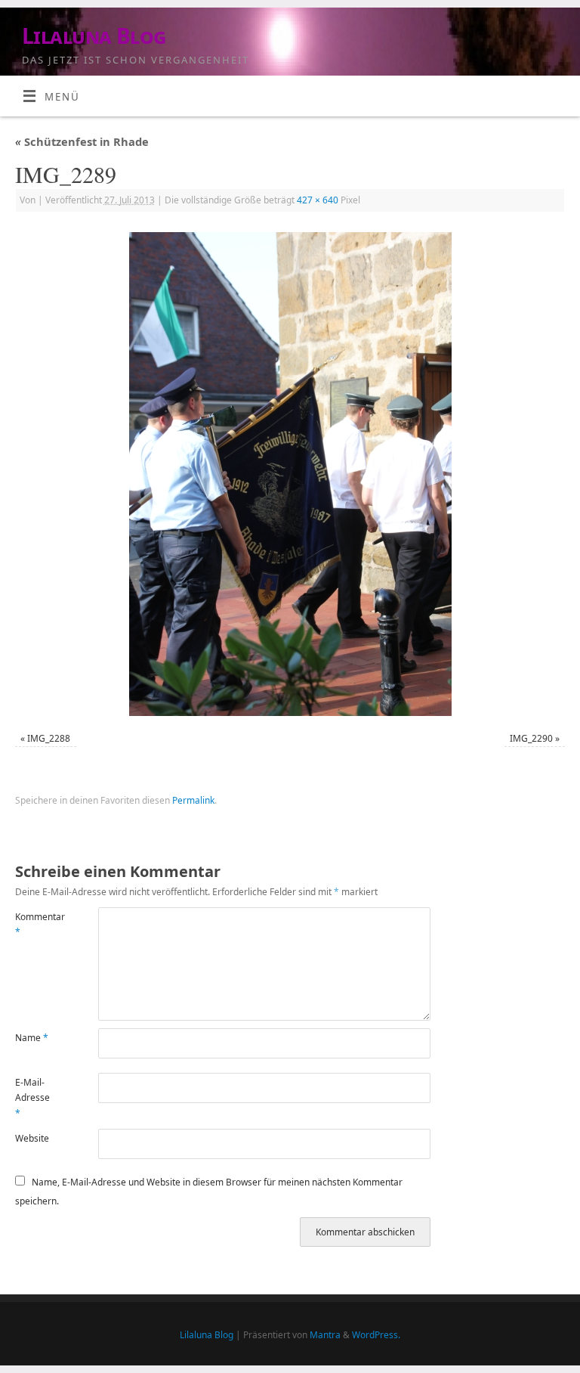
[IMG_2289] (290, 474)
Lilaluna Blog (94, 36)
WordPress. (376, 1334)
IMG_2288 (48, 738)
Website (32, 1138)
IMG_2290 (531, 738)
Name (31, 1037)
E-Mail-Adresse (32, 1098)
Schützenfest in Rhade (82, 141)
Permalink (193, 800)
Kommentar (36, 924)
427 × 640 (317, 200)
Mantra (325, 1334)
